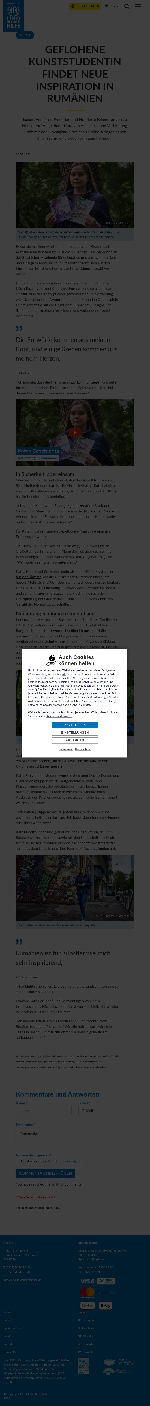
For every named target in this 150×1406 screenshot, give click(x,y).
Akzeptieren (75, 725)
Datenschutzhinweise (59, 716)
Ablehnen (75, 740)
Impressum (66, 749)
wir (64, 674)
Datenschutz (83, 749)
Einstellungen (75, 732)
